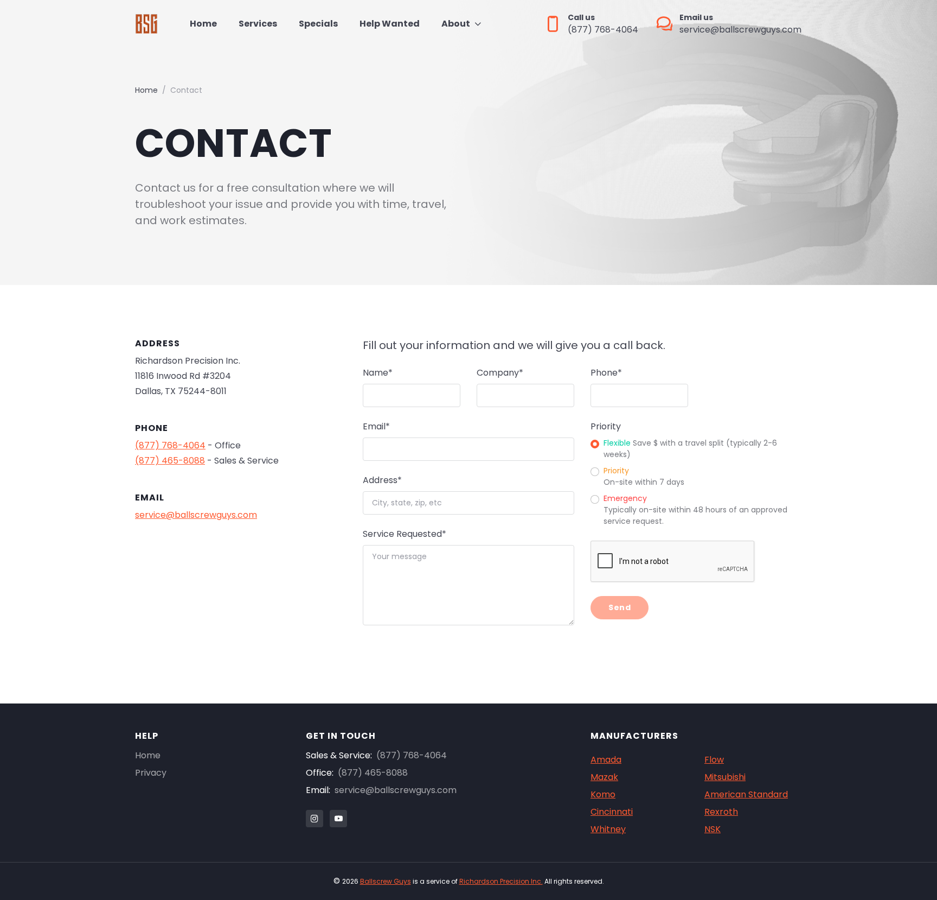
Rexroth (721, 812)
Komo (603, 794)
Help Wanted (390, 23)
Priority (606, 426)
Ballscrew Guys (385, 881)
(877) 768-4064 (170, 445)
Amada (606, 759)
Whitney (608, 829)
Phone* (606, 372)
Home (203, 23)
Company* (500, 372)
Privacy (150, 772)
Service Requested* (404, 534)
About (455, 23)
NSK (712, 829)
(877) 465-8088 (170, 460)
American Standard (746, 794)
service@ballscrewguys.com (196, 515)
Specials (318, 23)
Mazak (604, 777)
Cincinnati (612, 812)
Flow (714, 759)
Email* (376, 426)
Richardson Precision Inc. (501, 881)
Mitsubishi (725, 777)
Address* (382, 480)
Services (258, 23)
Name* (378, 372)
